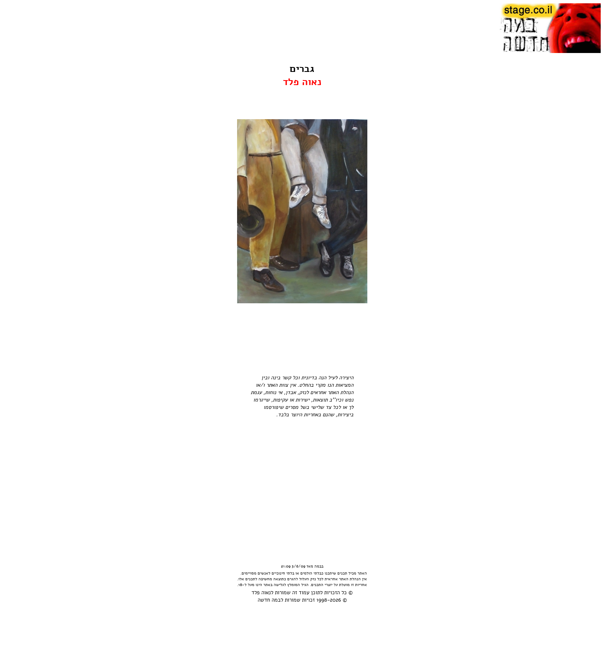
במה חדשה (269, 600)
